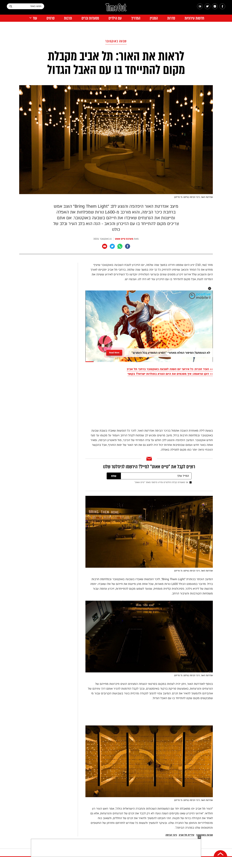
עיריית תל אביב (186, 835)
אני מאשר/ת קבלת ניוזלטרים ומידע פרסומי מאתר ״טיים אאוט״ (161, 482)
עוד (35, 18)
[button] (209, 288)
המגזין (154, 18)
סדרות (171, 18)
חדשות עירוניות (194, 18)
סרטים (51, 18)
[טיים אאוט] (116, 9)
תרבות (68, 18)
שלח (113, 476)
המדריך (135, 18)
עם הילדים (115, 18)
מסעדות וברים (90, 18)
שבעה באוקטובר (116, 41)
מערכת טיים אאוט (124, 239)
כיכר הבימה (171, 835)
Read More (114, 351)
